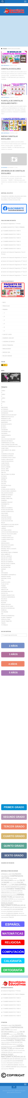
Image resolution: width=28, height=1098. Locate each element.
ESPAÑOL (3, 487)
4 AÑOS (3, 398)
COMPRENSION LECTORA (7, 442)
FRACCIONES (4, 513)
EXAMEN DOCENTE (6, 496)
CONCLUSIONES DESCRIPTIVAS (9, 444)
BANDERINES (4, 422)
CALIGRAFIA (4, 433)
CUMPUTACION (5, 463)
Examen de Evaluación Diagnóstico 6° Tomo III (15, 257)
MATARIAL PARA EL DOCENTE (8, 548)
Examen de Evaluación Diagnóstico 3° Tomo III (15, 268)
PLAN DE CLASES (7, 334)
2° (4, 316)
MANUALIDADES (7, 348)
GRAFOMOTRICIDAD (6, 517)
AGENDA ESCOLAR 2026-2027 (8, 415)
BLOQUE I (3, 426)
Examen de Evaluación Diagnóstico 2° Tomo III (15, 272)
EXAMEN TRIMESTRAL (7, 498)
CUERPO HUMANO (13, 878)
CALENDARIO (4, 429)
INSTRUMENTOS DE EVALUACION (9, 524)
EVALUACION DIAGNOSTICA (10, 887)
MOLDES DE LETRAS (6, 560)
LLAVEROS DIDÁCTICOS (7, 537)
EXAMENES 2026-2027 (8, 338)
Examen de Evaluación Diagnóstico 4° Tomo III (15, 264)
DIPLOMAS (4, 482)
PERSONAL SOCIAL (6, 578)
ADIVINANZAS (4, 413)
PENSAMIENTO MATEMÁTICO (8, 574)
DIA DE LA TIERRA (13, 882)
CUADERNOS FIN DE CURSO (8, 457)
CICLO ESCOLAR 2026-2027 (8, 439)
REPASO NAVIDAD (11, 915)
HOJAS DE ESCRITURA (7, 521)
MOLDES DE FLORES (6, 558)
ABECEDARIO (4, 407)
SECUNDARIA (4, 612)
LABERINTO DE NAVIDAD (7, 526)
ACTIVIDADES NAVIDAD (7, 411)
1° (4, 313)
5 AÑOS (3, 402)
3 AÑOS (3, 394)
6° (4, 331)
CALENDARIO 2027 (6, 431)
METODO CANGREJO (6, 556)
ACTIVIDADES (4, 167)
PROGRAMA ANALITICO (7, 591)
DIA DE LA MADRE (5, 467)
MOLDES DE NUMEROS (7, 561)
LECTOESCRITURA (18, 897)
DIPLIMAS (3, 480)
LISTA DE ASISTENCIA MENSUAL (9, 532)
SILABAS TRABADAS (6, 617)
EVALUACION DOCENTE (7, 493)
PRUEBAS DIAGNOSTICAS (7, 595)
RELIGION (3, 602)
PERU (2, 580)
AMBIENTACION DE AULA (7, 416)
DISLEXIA (3, 483)
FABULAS (3, 506)
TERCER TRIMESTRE (6, 621)
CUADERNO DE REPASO (9, 341)
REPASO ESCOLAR (6, 604)
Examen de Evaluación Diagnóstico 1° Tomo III (15, 275)
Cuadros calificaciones (7, 459)
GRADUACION (4, 515)
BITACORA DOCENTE (6, 424)
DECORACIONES (5, 465)
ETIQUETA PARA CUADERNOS (8, 491)
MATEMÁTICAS (5, 550)
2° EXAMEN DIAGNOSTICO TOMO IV (12, 245)
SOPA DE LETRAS (5, 619)
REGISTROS (4, 600)
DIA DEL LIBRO (5, 468)
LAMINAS (3, 528)
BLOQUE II (3, 428)
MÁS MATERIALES (5, 65)
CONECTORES (4, 448)
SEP (2, 613)
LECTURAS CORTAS (6, 530)
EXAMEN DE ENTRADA (7, 495)
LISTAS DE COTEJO (6, 535)
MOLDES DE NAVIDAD (14, 907)
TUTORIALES (4, 625)
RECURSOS (4, 599)
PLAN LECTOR (4, 584)
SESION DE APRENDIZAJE (7, 615)
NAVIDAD (3, 569)
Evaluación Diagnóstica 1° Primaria (12, 223)
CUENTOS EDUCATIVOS (7, 461)
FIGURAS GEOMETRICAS (7, 511)
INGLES (3, 522)
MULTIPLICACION (12, 909)
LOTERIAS (3, 541)
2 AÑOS (3, 390)
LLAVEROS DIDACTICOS (7, 539)
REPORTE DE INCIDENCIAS (8, 608)
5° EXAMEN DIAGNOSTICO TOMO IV (12, 234)
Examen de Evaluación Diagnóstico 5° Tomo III (15, 261)
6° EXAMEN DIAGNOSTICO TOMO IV (12, 230)
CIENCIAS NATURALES (7, 441)
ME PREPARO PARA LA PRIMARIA (9, 552)
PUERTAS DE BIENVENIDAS (8, 597)
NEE (2, 571)
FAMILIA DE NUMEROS (7, 508)
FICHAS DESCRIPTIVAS (7, 509)
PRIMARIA (5, 309)
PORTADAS (4, 587)
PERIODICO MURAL (6, 576)
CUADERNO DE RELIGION (7, 454)
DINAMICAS (4, 478)
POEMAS (3, 586)
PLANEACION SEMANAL (12, 913)
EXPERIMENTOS (5, 504)
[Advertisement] (14, 32)
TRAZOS (3, 623)
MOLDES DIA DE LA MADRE (8, 563)
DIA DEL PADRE (5, 470)
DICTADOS (4, 476)
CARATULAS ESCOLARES (11, 69)
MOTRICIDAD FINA (5, 567)
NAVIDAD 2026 (6, 352)
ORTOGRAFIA (4, 573)
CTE (2, 452)
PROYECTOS (4, 593)
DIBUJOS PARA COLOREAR (8, 474)
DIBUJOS (3, 472)
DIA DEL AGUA (16, 880)
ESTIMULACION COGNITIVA (8, 489)
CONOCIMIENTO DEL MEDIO (8, 450)
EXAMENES (4, 500)
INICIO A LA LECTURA (18, 892)
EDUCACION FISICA (6, 485)
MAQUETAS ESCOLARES (7, 545)
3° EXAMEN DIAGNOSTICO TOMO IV (12, 241)
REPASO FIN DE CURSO (7, 606)
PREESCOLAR (6, 306)
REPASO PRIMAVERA (8, 345)
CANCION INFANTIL (6, 435)
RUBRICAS (4, 610)
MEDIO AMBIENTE (5, 554)
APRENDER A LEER (6, 418)
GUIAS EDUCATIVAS (6, 519)
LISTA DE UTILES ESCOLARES (9, 534)
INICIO (4, 302)
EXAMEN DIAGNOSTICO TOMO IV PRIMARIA (13, 227)
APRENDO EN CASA (6, 420)
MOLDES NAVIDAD (7, 356)
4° (4, 323)
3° (4, 320)
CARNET (3, 437)
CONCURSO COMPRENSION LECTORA (11, 446)
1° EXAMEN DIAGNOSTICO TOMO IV (12, 248)
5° (4, 327)
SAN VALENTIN (4, 917)
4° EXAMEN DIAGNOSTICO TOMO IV (12, 238)
